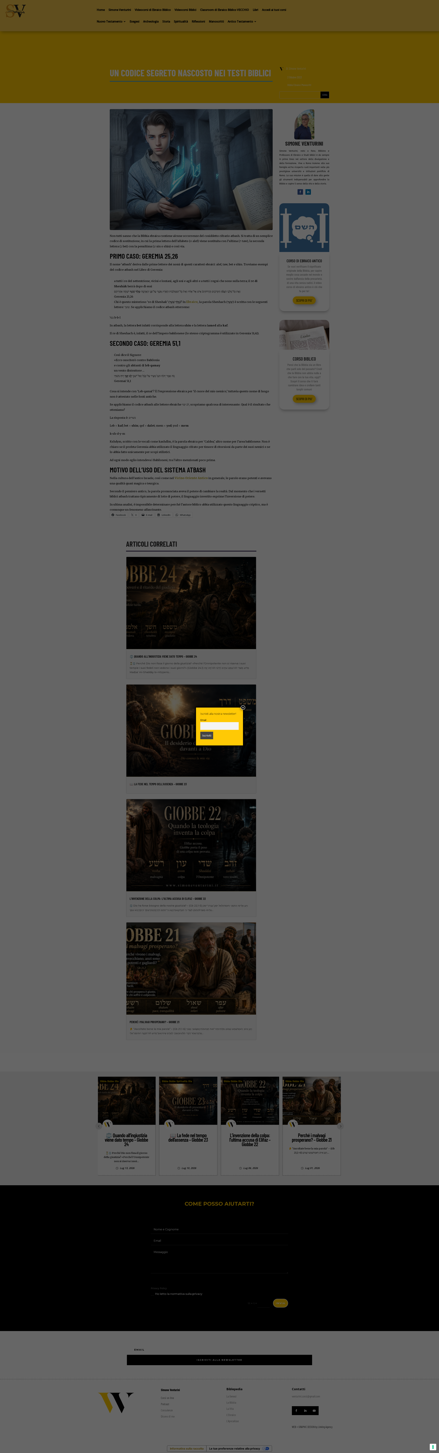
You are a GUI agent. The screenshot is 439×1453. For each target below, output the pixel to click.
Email (203, 720)
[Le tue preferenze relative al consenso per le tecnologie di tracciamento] (433, 1447)
